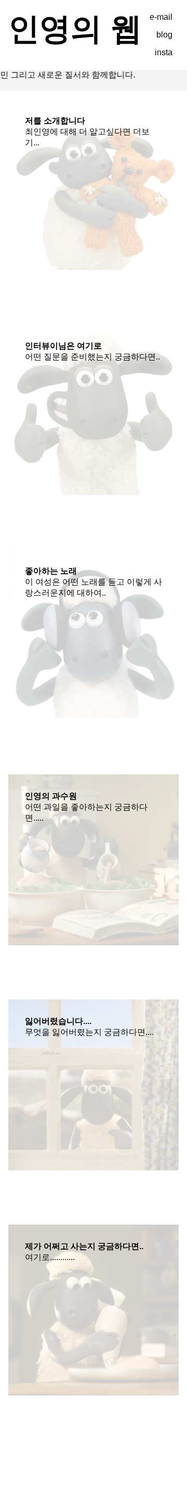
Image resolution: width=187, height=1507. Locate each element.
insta (163, 52)
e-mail (161, 17)
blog (164, 34)
